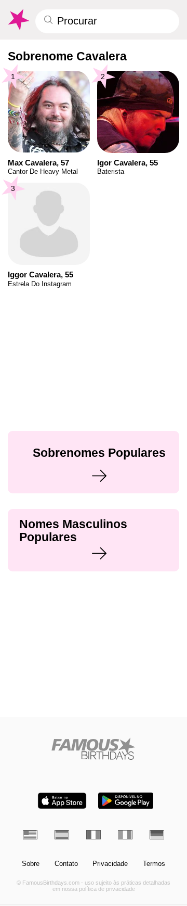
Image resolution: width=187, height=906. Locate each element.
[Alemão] (157, 834)
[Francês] (93, 834)
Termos (154, 864)
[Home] (94, 748)
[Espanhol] (62, 834)
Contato (66, 864)
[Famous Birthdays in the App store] (62, 801)
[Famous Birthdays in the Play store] (125, 801)
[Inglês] (30, 834)
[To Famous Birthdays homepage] (18, 20)
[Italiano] (125, 834)
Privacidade (110, 864)
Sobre (30, 864)
